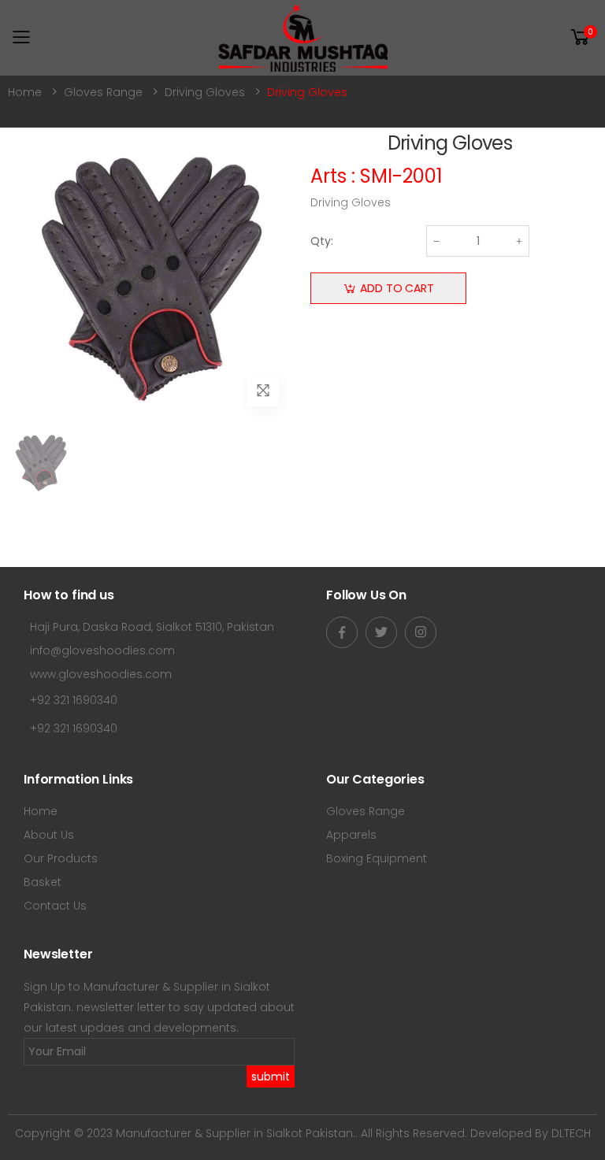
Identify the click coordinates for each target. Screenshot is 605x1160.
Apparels (351, 835)
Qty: (321, 241)
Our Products (61, 858)
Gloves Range (103, 92)
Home (25, 92)
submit (270, 1076)
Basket (42, 882)
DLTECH (571, 1133)
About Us (49, 835)
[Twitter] (381, 632)
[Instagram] (420, 632)
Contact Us (55, 906)
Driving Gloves (205, 92)
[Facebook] (342, 632)
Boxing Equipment (376, 858)
